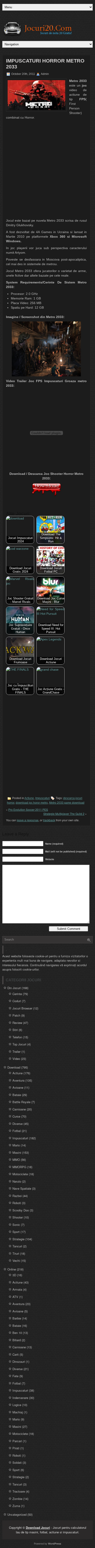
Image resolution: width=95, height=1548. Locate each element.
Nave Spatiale (21, 1188)
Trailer (16, 1051)
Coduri (16, 1001)
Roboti (16, 1203)
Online (11, 1269)
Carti (15, 1354)
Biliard (16, 1340)
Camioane (19, 1109)
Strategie (18, 1239)
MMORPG (19, 1167)
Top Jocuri (19, 1044)
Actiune (29, 798)
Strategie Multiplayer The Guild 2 (63, 814)
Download (13, 1067)
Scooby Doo (20, 1210)
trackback (49, 820)
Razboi (17, 1196)
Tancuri (17, 1246)
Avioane (17, 1087)
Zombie (17, 1498)
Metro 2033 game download (66, 802)
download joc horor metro (32, 802)
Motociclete (20, 1174)
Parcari (17, 1441)
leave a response (28, 820)
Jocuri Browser (22, 1008)
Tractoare (18, 1491)
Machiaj (17, 1412)
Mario (16, 1145)
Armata (17, 1289)
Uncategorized (17, 1514)
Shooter (17, 1217)
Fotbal (16, 1131)
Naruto (16, 1181)
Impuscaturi (42, 798)
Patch (16, 1015)
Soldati (17, 1462)
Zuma (16, 1506)
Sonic (16, 1224)
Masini (16, 1152)
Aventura (18, 1080)
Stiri (15, 1030)
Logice (16, 1405)
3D (14, 1275)
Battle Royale (21, 1102)
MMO (16, 1159)
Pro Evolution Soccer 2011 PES (28, 809)
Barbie (16, 1318)
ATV (15, 1297)
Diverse (17, 1123)
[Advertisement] (47, 169)
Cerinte (17, 994)
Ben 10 (17, 1332)
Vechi (16, 1260)
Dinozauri (18, 1361)
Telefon (17, 1037)
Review (17, 1022)
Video (16, 1058)
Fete (15, 1376)
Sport (16, 1232)
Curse (16, 1116)
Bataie (16, 1095)
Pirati (15, 1448)
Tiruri (15, 1253)
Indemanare (20, 1398)
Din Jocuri (14, 988)
